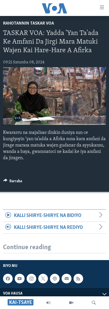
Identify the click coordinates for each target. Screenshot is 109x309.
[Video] (71, 302)
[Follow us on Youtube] (19, 278)
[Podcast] (55, 278)
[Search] (93, 302)
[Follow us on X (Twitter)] (43, 278)
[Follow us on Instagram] (31, 278)
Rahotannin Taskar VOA (28, 23)
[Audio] (48, 302)
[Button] (12, 182)
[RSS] (78, 278)
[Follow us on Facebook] (8, 278)
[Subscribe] (66, 278)
